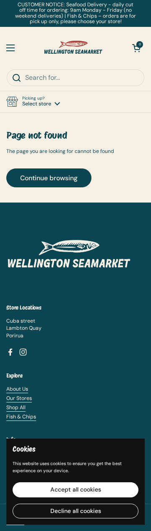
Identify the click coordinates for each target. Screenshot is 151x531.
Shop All (16, 407)
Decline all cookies (75, 511)
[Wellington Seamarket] (73, 48)
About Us (17, 389)
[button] (33, 102)
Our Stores (19, 398)
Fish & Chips (21, 416)
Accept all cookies (75, 489)
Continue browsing (49, 177)
